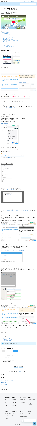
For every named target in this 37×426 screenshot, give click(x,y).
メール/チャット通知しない (8, 44)
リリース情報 (14, 402)
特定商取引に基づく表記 (23, 416)
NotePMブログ (30, 403)
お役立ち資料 (30, 404)
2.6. (3, 40)
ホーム (6, 399)
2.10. (3, 45)
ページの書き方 (5, 33)
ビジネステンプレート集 (31, 399)
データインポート (7, 418)
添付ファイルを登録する (11, 189)
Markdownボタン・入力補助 (8, 39)
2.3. (3, 37)
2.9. (3, 44)
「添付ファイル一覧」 (7, 38)
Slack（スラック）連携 (6, 338)
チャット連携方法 (7, 45)
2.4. (3, 38)
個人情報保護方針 (22, 414)
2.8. (3, 42)
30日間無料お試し (22, 399)
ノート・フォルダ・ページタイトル (9, 34)
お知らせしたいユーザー (8, 41)
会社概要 (29, 413)
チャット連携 (7, 415)
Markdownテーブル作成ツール (31, 401)
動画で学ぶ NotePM (4, 384)
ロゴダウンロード (22, 402)
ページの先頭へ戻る (4, 374)
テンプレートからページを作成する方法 (10, 37)
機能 (5, 402)
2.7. (3, 41)
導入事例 (6, 405)
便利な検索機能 (3, 382)
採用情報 (29, 414)
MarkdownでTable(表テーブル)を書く (7, 380)
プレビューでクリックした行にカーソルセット (11, 40)
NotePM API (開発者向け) (8, 414)
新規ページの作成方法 (6, 32)
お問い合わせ (21, 371)
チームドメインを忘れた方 (15, 415)
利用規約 (21, 413)
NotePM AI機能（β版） (5, 123)
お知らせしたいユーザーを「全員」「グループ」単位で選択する (13, 250)
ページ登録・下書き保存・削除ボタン (10, 46)
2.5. (3, 39)
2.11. (3, 46)
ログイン (13, 413)
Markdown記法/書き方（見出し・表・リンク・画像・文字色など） (18, 210)
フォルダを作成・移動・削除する (11, 107)
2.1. (3, 34)
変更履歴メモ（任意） (7, 42)
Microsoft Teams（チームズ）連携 (8, 340)
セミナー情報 (14, 405)
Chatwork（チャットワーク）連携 (8, 339)
